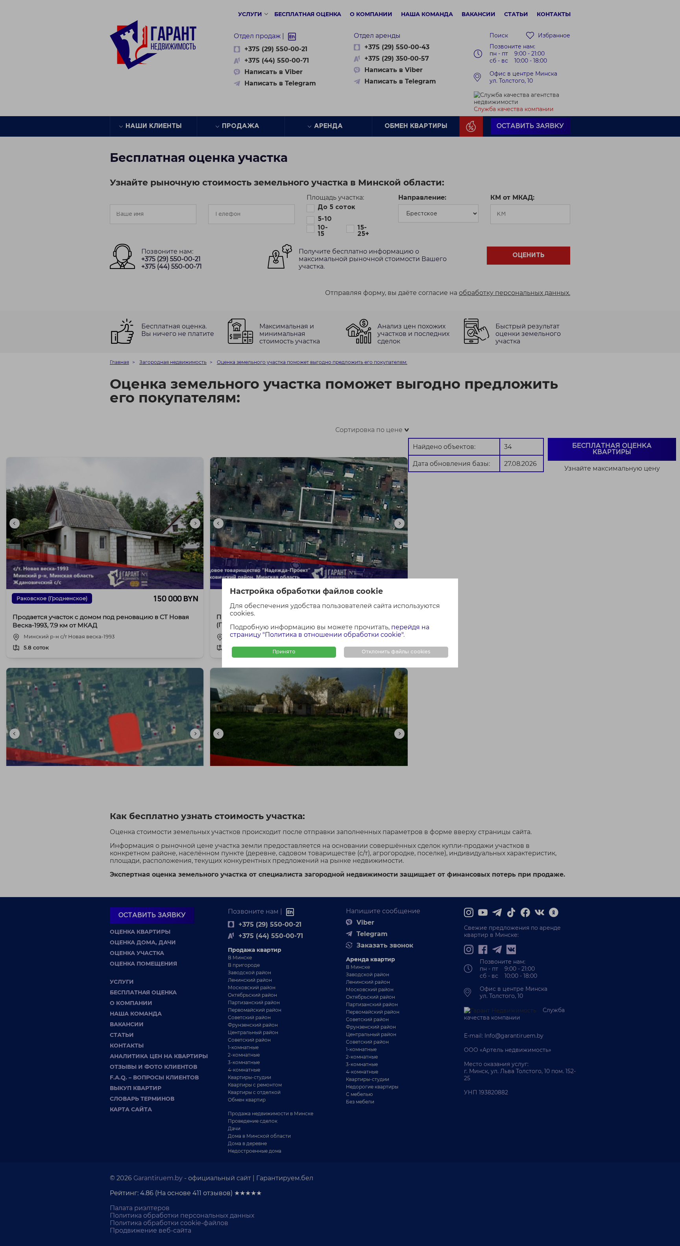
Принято (284, 652)
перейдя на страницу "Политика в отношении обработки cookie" (329, 630)
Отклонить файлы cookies (396, 652)
